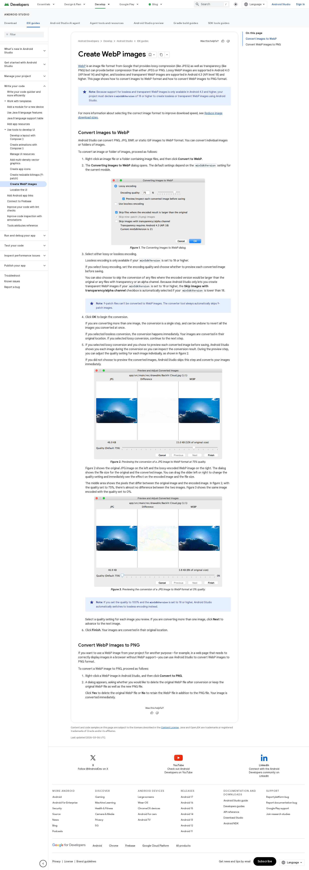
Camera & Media (104, 814)
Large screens (146, 797)
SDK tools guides (218, 23)
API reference (231, 812)
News (55, 819)
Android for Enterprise (64, 802)
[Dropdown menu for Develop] (110, 4)
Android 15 (187, 808)
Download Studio (233, 817)
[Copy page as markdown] (161, 55)
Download (10, 23)
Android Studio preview (149, 23)
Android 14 (187, 814)
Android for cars (147, 814)
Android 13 (187, 819)
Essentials (43, 4)
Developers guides (234, 806)
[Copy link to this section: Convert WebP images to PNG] (143, 645)
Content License (170, 727)
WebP (82, 66)
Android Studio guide (236, 800)
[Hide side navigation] (43, 863)
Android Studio (281, 4)
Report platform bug (277, 797)
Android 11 (187, 831)
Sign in (300, 4)
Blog (155, 4)
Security (57, 808)
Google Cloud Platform (155, 845)
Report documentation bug (281, 802)
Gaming (100, 797)
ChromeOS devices (149, 808)
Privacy (99, 819)
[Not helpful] (228, 41)
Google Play (126, 4)
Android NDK (231, 823)
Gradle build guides (185, 23)
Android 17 (187, 797)
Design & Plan (72, 4)
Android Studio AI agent (65, 23)
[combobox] (212, 4)
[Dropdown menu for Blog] (163, 4)
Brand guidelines (86, 861)
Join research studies (278, 814)
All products (183, 845)
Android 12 (187, 825)
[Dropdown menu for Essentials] (55, 4)
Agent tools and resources (107, 23)
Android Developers (88, 41)
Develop (100, 4)
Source (56, 814)
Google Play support (277, 808)
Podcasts (57, 831)
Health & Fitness (104, 808)
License (68, 861)
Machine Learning (105, 802)
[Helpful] (222, 41)
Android (57, 797)
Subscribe (265, 861)
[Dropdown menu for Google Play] (139, 4)
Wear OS (143, 802)
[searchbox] (24, 34)
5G (97, 825)
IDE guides (33, 23)
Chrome (113, 845)
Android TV (144, 819)
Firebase (130, 845)
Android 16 (187, 802)
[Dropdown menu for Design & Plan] (86, 4)
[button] (21, 50)
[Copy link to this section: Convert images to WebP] (132, 133)
